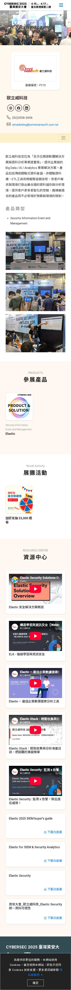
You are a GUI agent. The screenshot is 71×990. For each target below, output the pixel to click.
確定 (35, 983)
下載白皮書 (54, 832)
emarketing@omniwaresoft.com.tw (35, 124)
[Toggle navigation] (61, 5)
